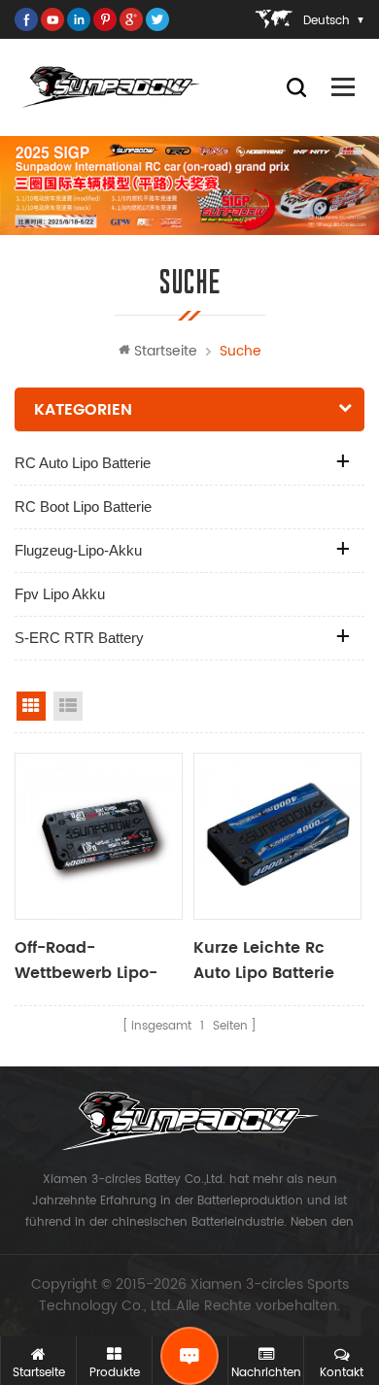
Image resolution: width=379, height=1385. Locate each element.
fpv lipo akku (60, 594)
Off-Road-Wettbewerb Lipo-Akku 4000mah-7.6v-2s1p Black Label (86, 960)
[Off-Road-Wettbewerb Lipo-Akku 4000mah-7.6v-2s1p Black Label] (99, 837)
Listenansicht (68, 706)
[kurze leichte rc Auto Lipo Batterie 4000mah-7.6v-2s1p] (277, 837)
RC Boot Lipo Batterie (83, 506)
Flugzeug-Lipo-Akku (78, 550)
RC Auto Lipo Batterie (83, 463)
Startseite (165, 351)
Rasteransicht (31, 706)
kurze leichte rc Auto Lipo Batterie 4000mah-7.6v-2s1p (274, 960)
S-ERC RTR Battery (79, 637)
